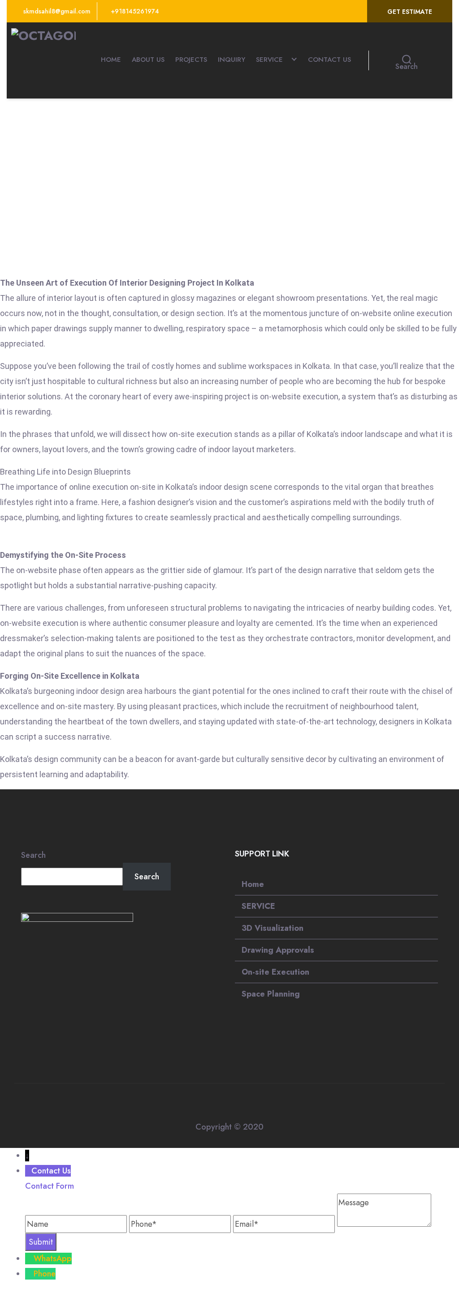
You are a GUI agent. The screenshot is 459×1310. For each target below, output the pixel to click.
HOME (111, 59)
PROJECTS (191, 59)
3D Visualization (272, 928)
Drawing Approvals (278, 950)
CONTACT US (329, 59)
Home (253, 884)
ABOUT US (148, 59)
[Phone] (29, 1274)
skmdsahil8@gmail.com (56, 11)
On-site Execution (275, 972)
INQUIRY (231, 59)
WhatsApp (53, 1258)
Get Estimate (409, 11)
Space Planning (271, 994)
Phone (45, 1274)
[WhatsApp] (29, 1258)
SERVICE (269, 59)
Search (33, 855)
